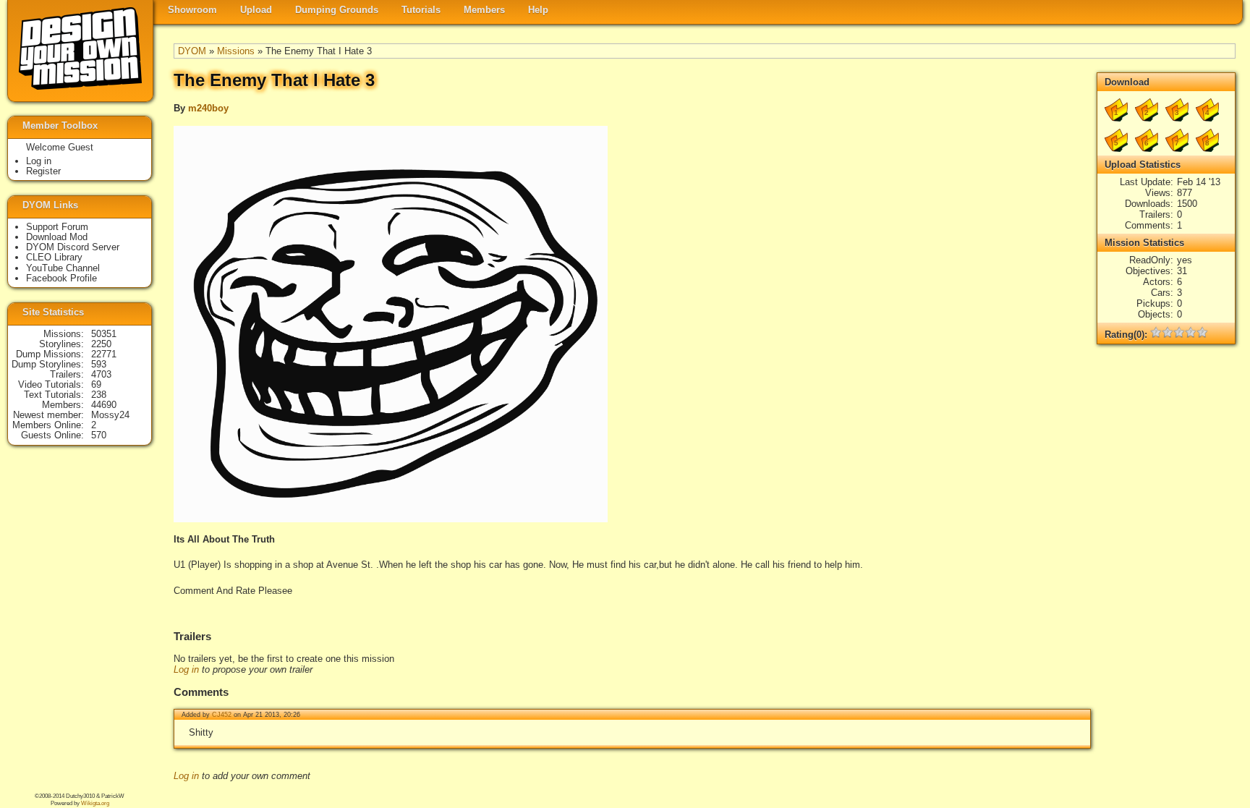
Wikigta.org (95, 803)
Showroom (192, 9)
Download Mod (57, 236)
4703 (101, 374)
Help (538, 9)
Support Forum (57, 226)
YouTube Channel (63, 268)
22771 (103, 354)
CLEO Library (54, 257)
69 (96, 384)
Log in (186, 669)
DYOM (192, 51)
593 (98, 364)
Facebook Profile (61, 278)
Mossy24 (110, 414)
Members (484, 9)
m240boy (208, 108)
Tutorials (421, 9)
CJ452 (221, 714)
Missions (236, 51)
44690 (103, 404)
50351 (103, 333)
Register (43, 171)
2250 (101, 344)
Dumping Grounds (336, 9)
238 (98, 394)
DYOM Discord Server (72, 247)
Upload (256, 9)
